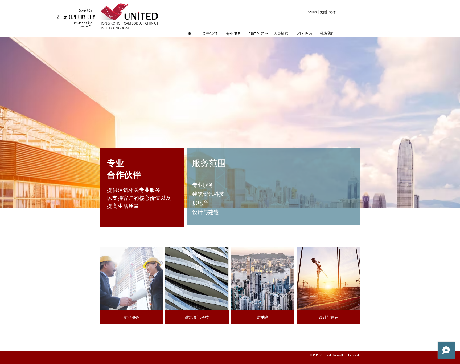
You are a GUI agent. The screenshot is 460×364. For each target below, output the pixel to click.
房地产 (200, 203)
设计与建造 (205, 212)
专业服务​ (202, 184)
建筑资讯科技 (208, 194)
